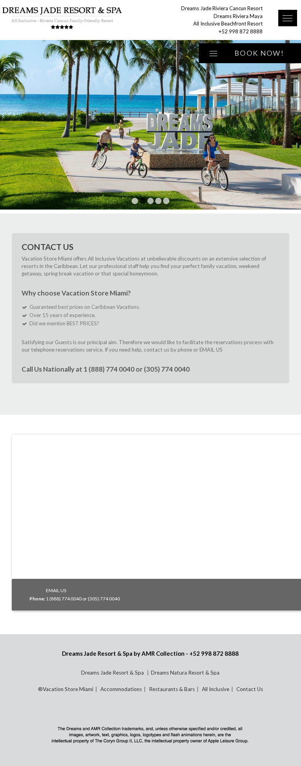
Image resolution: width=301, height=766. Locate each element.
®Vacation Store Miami (65, 689)
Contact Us (249, 689)
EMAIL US (211, 350)
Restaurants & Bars (172, 689)
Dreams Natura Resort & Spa (185, 672)
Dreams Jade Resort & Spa (113, 672)
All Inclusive (215, 689)
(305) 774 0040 (167, 369)
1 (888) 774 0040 (108, 369)
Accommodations (121, 689)
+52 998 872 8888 (241, 31)
